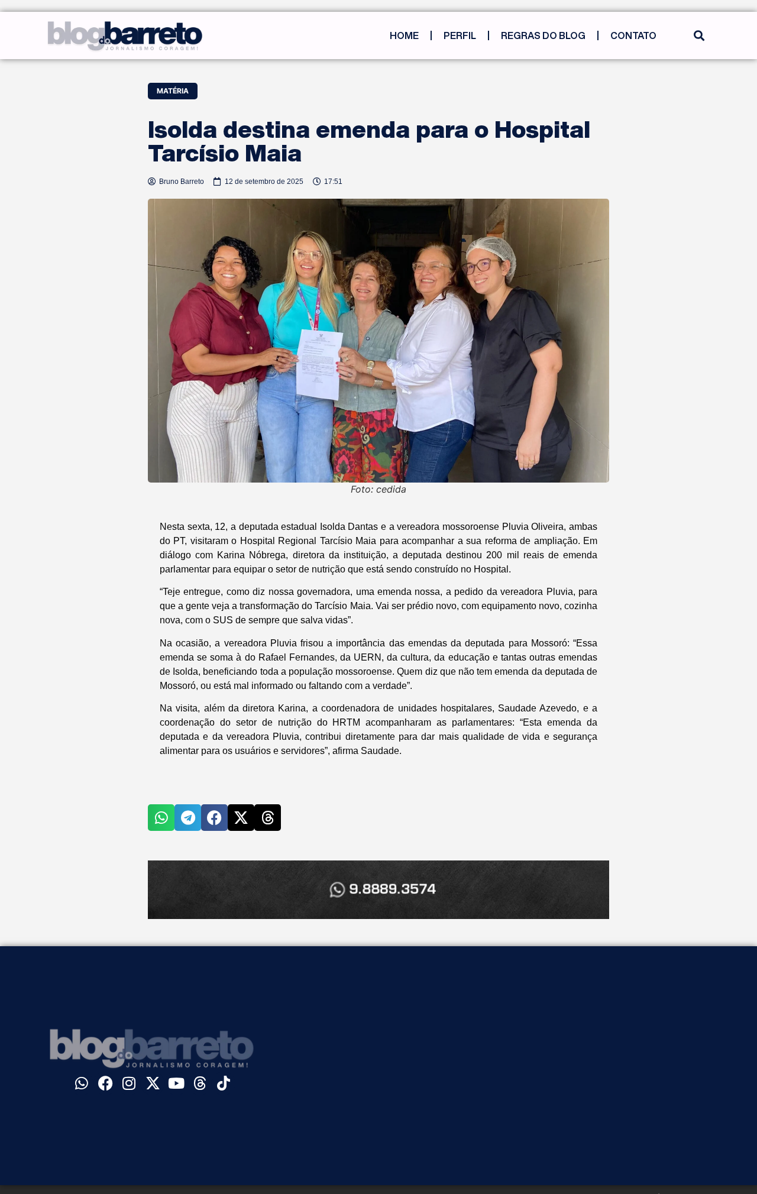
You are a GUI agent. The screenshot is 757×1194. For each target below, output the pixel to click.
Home (404, 35)
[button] (699, 36)
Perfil (460, 35)
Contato (633, 35)
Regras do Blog (543, 35)
